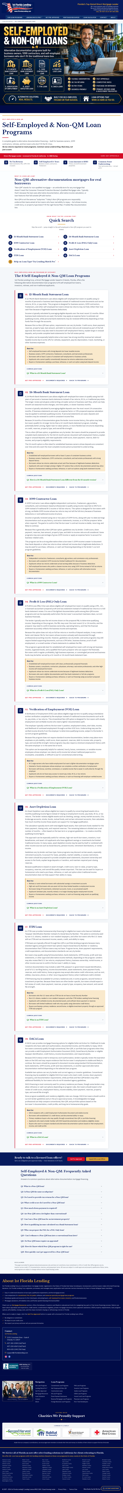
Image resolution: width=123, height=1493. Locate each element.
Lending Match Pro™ (34, 17)
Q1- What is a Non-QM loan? (32, 1186)
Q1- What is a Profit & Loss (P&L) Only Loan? (45, 690)
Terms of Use (73, 1489)
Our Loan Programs (14, 17)
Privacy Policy (62, 1489)
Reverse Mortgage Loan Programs (61, 1399)
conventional (22, 1295)
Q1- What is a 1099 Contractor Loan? (42, 583)
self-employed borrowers (57, 1298)
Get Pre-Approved (52, 17)
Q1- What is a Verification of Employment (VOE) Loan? (49, 788)
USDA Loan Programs (80, 1394)
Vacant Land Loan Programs (82, 1396)
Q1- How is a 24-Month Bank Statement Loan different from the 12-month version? (61, 480)
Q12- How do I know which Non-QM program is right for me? (46, 1246)
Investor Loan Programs (81, 1388)
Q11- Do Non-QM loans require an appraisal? (39, 1241)
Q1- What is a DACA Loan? (37, 1137)
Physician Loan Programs (81, 1399)
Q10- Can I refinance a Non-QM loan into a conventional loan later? (49, 1235)
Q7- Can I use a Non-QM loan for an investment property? (45, 1219)
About (113, 17)
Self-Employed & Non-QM (59, 1388)
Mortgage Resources (71, 17)
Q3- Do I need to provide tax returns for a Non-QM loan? (45, 1197)
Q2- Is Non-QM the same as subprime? (37, 1192)
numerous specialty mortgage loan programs (59, 1295)
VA (31, 1295)
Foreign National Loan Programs (60, 1402)
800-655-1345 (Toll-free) (16, 1349)
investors (68, 1298)
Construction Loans (57, 1391)
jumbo (34, 1295)
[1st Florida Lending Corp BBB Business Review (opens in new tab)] (17, 1366)
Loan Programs (7, 21)
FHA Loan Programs (80, 1385)
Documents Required (55, 380)
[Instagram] (6, 1356)
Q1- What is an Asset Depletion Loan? (42, 908)
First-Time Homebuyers (81, 1402)
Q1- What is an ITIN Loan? (38, 1020)
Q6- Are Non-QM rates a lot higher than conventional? (44, 1214)
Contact (103, 17)
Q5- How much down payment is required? (39, 1208)
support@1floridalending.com (17, 1353)
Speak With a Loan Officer (97, 1159)
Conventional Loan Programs (59, 1385)
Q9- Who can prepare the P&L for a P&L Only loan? (42, 1230)
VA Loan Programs (56, 1394)
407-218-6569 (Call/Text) (16, 1346)
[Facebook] (9, 1356)
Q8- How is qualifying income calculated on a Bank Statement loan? (49, 1225)
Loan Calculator (90, 17)
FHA (28, 1295)
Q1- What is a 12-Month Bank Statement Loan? (46, 373)
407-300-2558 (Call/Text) (16, 1343)
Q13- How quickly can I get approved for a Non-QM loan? (45, 1252)
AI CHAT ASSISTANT (112, 1488)
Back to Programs (78, 380)
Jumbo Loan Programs (80, 1391)
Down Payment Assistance (59, 1396)
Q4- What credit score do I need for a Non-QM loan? (43, 1203)
